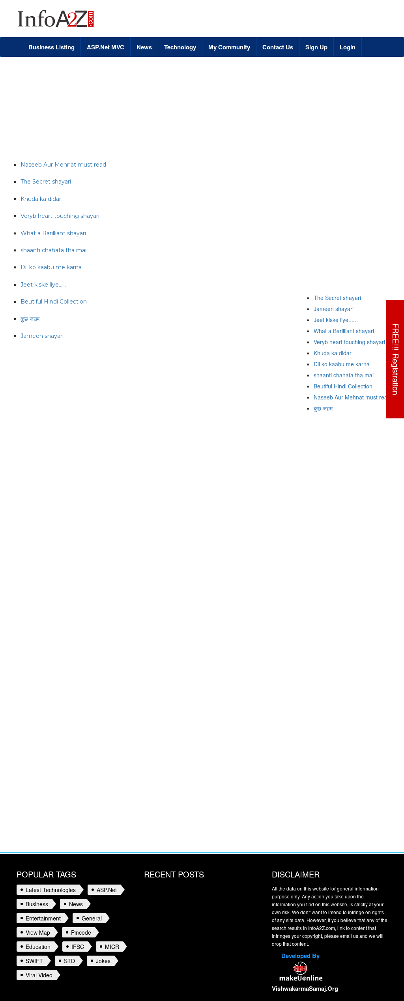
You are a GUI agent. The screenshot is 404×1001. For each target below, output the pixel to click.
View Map (38, 932)
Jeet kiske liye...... (336, 320)
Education (38, 946)
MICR (112, 946)
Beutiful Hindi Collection (343, 386)
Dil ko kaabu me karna (342, 364)
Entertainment (43, 918)
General (92, 918)
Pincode (81, 932)
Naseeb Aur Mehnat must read (352, 397)
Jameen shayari (334, 309)
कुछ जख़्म (323, 408)
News (76, 904)
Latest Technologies (51, 890)
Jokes (103, 961)
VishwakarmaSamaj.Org (305, 988)
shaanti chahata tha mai (344, 375)
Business (37, 904)
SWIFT (34, 961)
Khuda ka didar (333, 353)
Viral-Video (39, 975)
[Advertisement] (160, 82)
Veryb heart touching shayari (349, 342)
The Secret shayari (337, 298)
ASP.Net (107, 890)
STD (69, 961)
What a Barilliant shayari (344, 331)
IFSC (77, 946)
